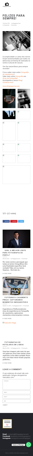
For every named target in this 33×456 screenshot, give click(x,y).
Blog (20, 80)
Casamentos (6, 25)
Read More (8, 273)
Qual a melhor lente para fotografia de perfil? (14, 252)
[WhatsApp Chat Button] (28, 444)
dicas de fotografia (10, 78)
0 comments (13, 25)
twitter (21, 221)
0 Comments (24, 258)
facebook (7, 221)
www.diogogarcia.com (11, 86)
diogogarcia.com (17, 23)
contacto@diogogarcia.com (18, 434)
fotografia (19, 76)
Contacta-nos (8, 82)
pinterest (14, 221)
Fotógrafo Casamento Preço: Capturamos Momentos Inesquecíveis (16, 300)
